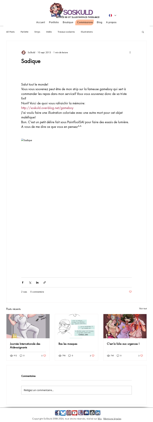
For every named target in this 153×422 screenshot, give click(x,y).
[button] (142, 32)
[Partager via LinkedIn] (37, 282)
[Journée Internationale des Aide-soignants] (28, 326)
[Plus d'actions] (130, 52)
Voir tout (143, 308)
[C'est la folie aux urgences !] (125, 326)
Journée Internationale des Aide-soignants (25, 345)
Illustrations (87, 31)
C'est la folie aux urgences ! (123, 343)
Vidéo (49, 31)
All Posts (10, 31)
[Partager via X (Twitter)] (30, 282)
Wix (100, 418)
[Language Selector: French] (112, 15)
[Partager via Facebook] (22, 282)
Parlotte (24, 31)
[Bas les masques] (76, 326)
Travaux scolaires (66, 31)
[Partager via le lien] (44, 282)
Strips (37, 31)
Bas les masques (68, 343)
